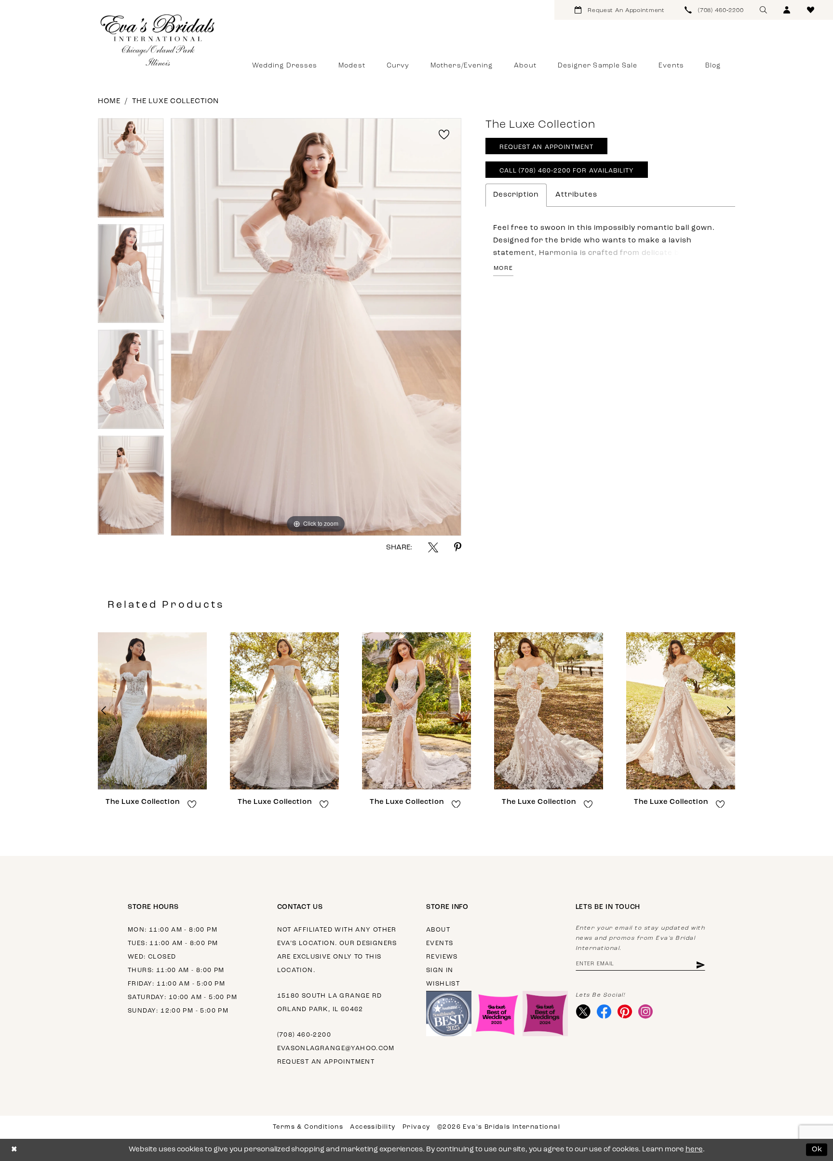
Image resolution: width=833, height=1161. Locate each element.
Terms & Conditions (308, 1127)
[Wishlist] (810, 10)
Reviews (442, 957)
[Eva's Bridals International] (158, 40)
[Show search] (763, 10)
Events (439, 943)
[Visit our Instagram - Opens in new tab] (646, 1011)
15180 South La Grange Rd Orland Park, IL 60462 (329, 1003)
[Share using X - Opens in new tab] (433, 547)
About (438, 930)
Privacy (416, 1127)
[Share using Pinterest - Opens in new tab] (457, 547)
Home (109, 101)
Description (516, 195)
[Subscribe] (700, 965)
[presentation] (152, 710)
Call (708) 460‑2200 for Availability (566, 171)
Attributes (576, 195)
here (694, 1149)
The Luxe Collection (175, 101)
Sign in (440, 970)
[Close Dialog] (14, 1149)
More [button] (503, 268)
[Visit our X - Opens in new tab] (583, 1011)
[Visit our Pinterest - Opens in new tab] (625, 1011)
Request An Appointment (546, 147)
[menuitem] (619, 10)
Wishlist (443, 984)
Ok (817, 1149)
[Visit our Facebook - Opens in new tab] (604, 1011)
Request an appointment (326, 1062)
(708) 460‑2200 (304, 1035)
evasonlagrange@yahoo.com (336, 1048)
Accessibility (372, 1127)
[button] (787, 10)
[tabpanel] (131, 171)
